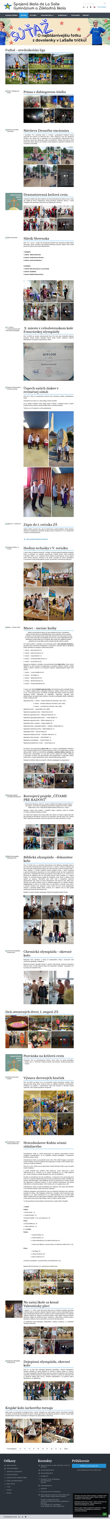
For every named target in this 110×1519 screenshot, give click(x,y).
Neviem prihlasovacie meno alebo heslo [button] (89, 1470)
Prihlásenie (102, 7)
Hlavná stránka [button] (11, 15)
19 (47, 1449)
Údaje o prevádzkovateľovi (14, 1481)
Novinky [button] (24, 15)
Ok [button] (104, 1514)
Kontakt (9, 1490)
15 (29, 1449)
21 (56, 1449)
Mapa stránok (11, 1484)
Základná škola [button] (47, 15)
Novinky (9, 1493)
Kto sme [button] (33, 15)
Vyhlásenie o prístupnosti (14, 1471)
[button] (90, 7)
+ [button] (84, 7)
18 (42, 1449)
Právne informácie (12, 1474)
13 (20, 1449)
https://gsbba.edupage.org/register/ (37, 539)
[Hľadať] (104, 3)
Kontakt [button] (86, 15)
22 (60, 1449)
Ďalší (65, 1449)
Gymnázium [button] (62, 15)
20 (51, 1449)
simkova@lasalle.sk (47, 1473)
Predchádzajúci (12, 1449)
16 (33, 1449)
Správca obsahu (11, 1465)
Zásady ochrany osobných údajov (17, 1477)
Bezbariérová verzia (11, 1517)
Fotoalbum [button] (75, 15)
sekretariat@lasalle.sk (47, 1470)
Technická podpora (12, 1468)
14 (24, 1449)
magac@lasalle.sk (46, 1485)
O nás (8, 1487)
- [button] (23, 1517)
